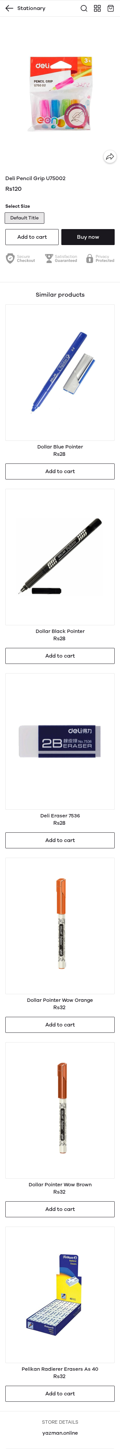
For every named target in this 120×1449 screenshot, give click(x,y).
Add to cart (32, 237)
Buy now (88, 237)
